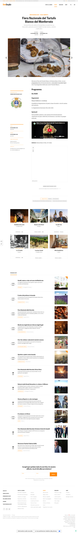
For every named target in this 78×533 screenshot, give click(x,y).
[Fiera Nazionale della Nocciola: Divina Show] (61, 372)
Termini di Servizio (31, 518)
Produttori (68, 494)
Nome (23, 473)
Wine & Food (45, 492)
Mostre (44, 500)
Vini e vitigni (56, 500)
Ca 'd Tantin (19, 250)
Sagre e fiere (45, 494)
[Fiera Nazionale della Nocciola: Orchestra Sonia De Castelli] (61, 431)
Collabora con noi (7, 498)
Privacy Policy (24, 518)
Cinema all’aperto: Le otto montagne (28, 399)
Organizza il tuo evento (47, 507)
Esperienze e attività (22, 498)
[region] (50, 164)
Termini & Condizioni (6, 515)
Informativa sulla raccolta (25, 531)
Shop (66, 4)
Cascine (32, 492)
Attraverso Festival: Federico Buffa (27, 443)
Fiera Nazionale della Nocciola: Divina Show (30, 369)
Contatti (5, 490)
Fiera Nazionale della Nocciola (26, 310)
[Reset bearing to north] (33, 151)
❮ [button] (6, 58)
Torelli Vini (59, 224)
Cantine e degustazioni (22, 506)
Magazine (61, 4)
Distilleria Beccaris (19, 224)
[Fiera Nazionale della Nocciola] (61, 312)
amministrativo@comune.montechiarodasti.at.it (48, 188)
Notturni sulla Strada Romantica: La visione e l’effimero (33, 384)
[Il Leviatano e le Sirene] (61, 416)
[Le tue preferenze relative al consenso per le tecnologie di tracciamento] (76, 531)
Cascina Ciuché (39, 250)
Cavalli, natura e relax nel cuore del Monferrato (30, 280)
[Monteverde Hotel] (39, 216)
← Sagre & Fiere (44, 198)
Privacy (13, 515)
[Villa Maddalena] (59, 241)
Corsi (44, 505)
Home (4, 0)
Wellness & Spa (21, 508)
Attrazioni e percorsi (35, 505)
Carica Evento (6, 493)
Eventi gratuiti (55, 198)
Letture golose (57, 496)
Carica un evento (71, 0)
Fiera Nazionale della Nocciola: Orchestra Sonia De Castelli (34, 429)
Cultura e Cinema (46, 502)
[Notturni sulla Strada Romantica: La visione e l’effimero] (61, 386)
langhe (7, 4)
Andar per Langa (57, 492)
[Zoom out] (33, 149)
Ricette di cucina (57, 498)
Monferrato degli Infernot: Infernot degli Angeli (30, 325)
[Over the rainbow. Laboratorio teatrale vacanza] (61, 342)
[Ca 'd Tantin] (19, 241)
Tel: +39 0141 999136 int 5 (15, 150)
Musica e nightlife (46, 496)
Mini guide (56, 502)
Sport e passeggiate (47, 498)
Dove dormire (33, 498)
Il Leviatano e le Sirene (24, 414)
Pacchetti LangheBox (22, 492)
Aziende (4, 501)
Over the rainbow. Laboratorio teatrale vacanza (31, 340)
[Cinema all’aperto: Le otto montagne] (61, 401)
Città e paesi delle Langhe (36, 507)
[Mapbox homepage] (34, 181)
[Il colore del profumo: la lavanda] (61, 297)
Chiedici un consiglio (22, 496)
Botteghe (32, 494)
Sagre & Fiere (12, 0)
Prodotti (67, 492)
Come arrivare (34, 502)
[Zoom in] (33, 147)
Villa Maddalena (58, 250)
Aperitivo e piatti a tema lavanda (27, 354)
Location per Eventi (35, 500)
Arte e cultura (57, 494)
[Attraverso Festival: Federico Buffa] (61, 446)
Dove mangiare (34, 496)
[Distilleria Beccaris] (19, 216)
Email (37, 473)
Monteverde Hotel (39, 224)
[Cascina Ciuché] (39, 241)
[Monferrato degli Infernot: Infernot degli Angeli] (61, 327)
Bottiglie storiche (69, 496)
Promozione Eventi (7, 496)
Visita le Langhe (48, 4)
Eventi (7, 0)
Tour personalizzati (7, 504)
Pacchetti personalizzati (22, 494)
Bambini (50, 198)
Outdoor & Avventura (22, 500)
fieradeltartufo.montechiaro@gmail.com (16, 148)
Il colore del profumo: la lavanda (26, 295)
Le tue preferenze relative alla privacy (46, 531)
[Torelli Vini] (59, 216)
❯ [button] (72, 58)
